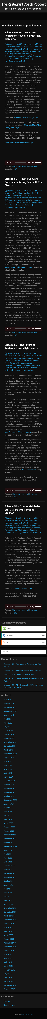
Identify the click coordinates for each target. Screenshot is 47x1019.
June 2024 (8, 765)
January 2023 (9, 831)
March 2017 (8, 981)
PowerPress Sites (27, 1014)
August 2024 (9, 758)
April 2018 (8, 962)
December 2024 (10, 742)
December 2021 (10, 873)
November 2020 (10, 912)
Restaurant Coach (26, 51)
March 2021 (8, 904)
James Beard (28, 47)
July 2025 (7, 719)
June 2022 (8, 858)
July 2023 (7, 808)
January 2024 (9, 785)
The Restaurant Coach (20, 56)
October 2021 (9, 881)
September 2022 (10, 846)
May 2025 (8, 727)
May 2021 (8, 896)
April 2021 (8, 900)
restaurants (36, 200)
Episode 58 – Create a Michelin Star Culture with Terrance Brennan (22, 509)
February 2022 (9, 866)
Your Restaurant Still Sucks (14, 368)
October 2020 (9, 916)
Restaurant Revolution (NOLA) (26, 117)
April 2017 (8, 978)
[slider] (38, 163)
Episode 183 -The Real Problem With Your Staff (22, 671)
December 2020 (10, 908)
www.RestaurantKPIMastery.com (18, 432)
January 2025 (9, 738)
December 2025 (10, 707)
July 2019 (7, 954)
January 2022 (9, 869)
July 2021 (7, 889)
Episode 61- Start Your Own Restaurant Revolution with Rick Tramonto (23, 35)
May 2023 (8, 815)
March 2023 (8, 823)
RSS (15, 169)
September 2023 (10, 800)
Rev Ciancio (9, 202)
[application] (23, 163)
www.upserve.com (29, 470)
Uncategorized (9, 1005)
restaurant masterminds (22, 54)
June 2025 (8, 723)
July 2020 (7, 927)
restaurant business (12, 51)
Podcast (30, 44)
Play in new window (20, 166)
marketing (8, 195)
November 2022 (10, 839)
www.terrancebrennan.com (25, 588)
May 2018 (8, 958)
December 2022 (10, 835)
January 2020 (9, 939)
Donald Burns (19, 193)
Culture (38, 518)
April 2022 (8, 862)
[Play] (7, 163)
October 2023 (9, 796)
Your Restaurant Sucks (21, 58)
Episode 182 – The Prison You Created (19, 674)
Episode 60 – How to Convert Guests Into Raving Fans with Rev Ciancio (23, 182)
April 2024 (8, 773)
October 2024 (9, 750)
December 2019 (10, 943)
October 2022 (9, 842)
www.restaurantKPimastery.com (18, 267)
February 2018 (9, 970)
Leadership (38, 47)
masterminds (9, 49)
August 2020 (9, 924)
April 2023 (8, 819)
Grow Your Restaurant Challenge (19, 143)
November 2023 (10, 792)
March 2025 (8, 731)
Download (33, 166)
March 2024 (8, 777)
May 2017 (8, 974)
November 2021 (10, 877)
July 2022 (7, 854)
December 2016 (10, 985)
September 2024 (10, 754)
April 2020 (8, 931)
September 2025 (10, 711)
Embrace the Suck (16, 47)
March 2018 (8, 966)
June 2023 (8, 812)
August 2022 (9, 850)
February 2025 (9, 734)
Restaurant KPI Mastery (18, 363)
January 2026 (9, 704)
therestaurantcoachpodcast (23, 370)
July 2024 (7, 761)
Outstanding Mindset (22, 49)
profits (39, 49)
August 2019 (9, 951)
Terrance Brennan (11, 530)
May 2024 (8, 769)
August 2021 (9, 885)
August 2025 (9, 715)
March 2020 (8, 935)
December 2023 (10, 788)
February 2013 (9, 989)
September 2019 (10, 947)
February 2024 (9, 781)
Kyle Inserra (9, 358)
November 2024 (10, 746)
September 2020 (10, 920)
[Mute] (33, 163)
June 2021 (8, 893)
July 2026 (7, 700)
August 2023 (9, 804)
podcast (34, 49)
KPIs (40, 356)
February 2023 (9, 827)
